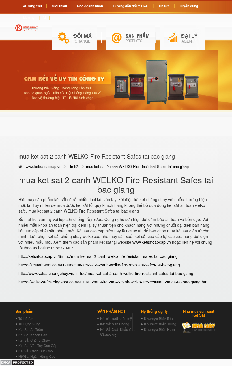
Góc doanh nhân (90, 6)
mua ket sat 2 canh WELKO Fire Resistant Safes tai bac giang (137, 166)
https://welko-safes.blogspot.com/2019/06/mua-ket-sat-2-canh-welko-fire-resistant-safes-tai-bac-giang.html (113, 282)
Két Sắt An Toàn (30, 329)
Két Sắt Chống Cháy (34, 340)
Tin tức (74, 166)
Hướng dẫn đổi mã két (131, 6)
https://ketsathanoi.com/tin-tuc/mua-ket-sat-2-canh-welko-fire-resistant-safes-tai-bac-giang (99, 265)
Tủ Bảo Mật (108, 334)
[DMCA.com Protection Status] (17, 362)
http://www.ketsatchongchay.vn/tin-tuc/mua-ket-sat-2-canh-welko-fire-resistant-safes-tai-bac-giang (105, 273)
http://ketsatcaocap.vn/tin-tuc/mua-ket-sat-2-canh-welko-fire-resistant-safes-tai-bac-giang (98, 256)
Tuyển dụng (189, 6)
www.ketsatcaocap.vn (43, 166)
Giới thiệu (59, 6)
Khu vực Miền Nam (159, 329)
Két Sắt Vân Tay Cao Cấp (37, 345)
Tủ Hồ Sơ (25, 318)
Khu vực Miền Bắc (159, 318)
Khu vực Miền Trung (160, 324)
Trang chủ (34, 6)
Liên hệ (29, 17)
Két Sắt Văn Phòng (114, 323)
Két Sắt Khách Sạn (32, 334)
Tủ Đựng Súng (29, 323)
